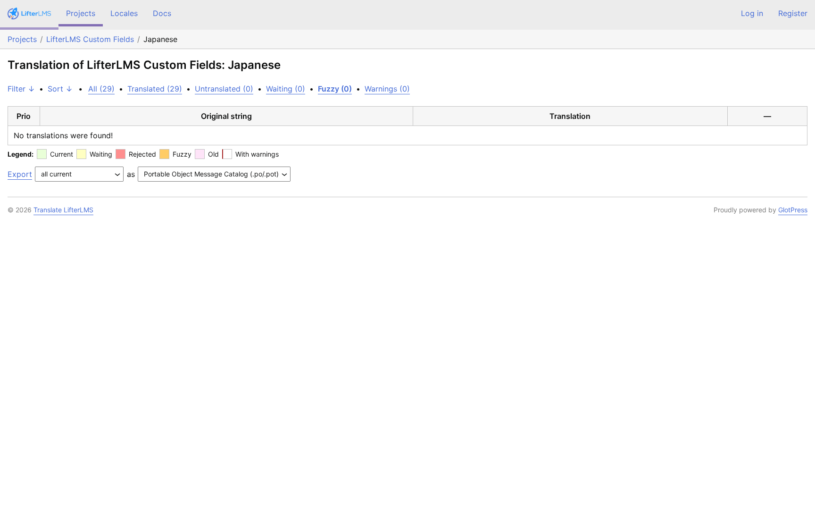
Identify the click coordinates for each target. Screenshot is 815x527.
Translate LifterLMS (63, 210)
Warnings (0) (387, 88)
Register (792, 13)
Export (20, 174)
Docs (162, 13)
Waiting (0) (285, 88)
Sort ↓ (60, 88)
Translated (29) (154, 88)
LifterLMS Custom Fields (90, 39)
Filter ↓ (21, 88)
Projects (80, 13)
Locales (124, 13)
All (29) (101, 88)
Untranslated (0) (224, 88)
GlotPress (792, 210)
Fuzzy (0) (335, 88)
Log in (752, 13)
